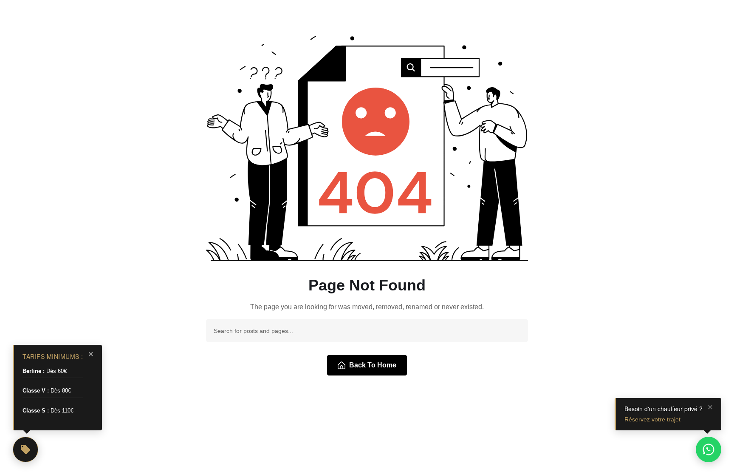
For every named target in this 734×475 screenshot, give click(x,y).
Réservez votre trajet (652, 419)
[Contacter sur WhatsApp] (708, 449)
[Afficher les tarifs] (25, 449)
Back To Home (372, 365)
